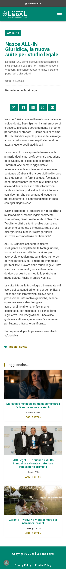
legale (13, 346)
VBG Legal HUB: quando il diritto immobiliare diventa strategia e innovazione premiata (33, 463)
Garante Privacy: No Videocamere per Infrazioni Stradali (33, 521)
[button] (14, 107)
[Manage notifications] (6, 562)
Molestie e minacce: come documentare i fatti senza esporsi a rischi (33, 405)
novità (23, 346)
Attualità (13, 33)
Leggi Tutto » (33, 417)
